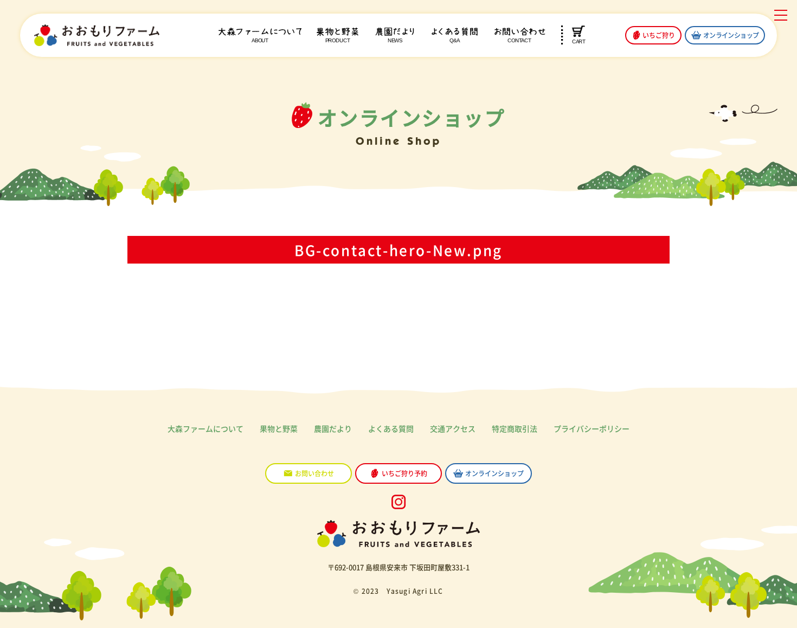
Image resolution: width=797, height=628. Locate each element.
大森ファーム (260, 35)
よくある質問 (454, 35)
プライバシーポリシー (591, 428)
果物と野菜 (337, 35)
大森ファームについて (205, 428)
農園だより (395, 35)
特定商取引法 (514, 428)
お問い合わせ (519, 35)
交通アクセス (452, 428)
